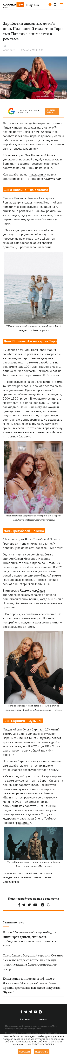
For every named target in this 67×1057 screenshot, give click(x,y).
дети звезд (46, 873)
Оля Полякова (22, 877)
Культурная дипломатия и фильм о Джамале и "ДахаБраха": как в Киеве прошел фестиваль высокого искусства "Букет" (31, 986)
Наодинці (22, 823)
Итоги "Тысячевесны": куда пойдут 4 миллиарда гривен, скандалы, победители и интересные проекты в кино (30, 939)
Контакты (25, 1019)
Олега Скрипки (33, 729)
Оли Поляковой (35, 350)
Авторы (43, 1019)
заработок (31, 873)
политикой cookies (43, 1044)
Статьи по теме (13, 922)
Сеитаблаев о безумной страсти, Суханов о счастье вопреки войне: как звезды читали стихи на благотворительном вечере (33, 962)
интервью (9, 436)
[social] (19, 905)
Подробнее (41, 1051)
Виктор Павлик (43, 877)
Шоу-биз (32, 5)
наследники (37, 174)
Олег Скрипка (11, 881)
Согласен (24, 1051)
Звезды (7, 877)
